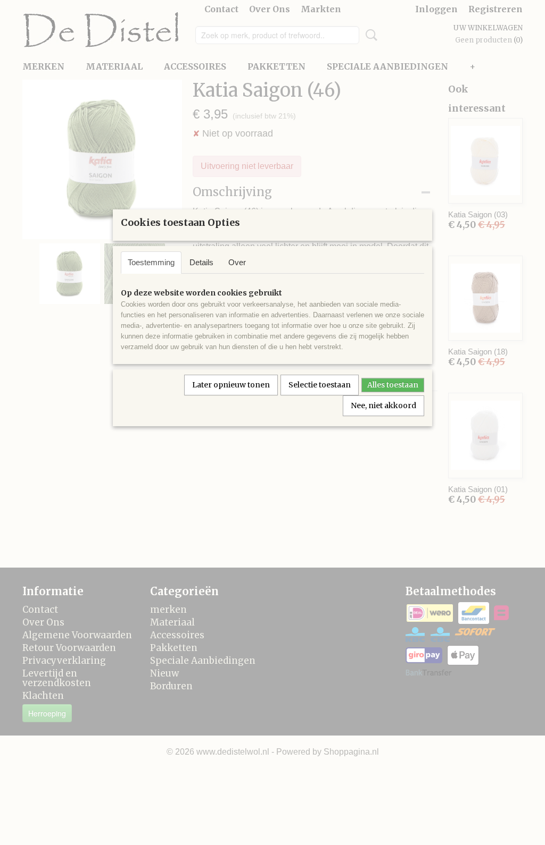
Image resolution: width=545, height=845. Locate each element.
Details (201, 262)
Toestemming (151, 262)
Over (237, 262)
